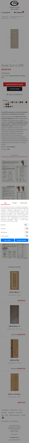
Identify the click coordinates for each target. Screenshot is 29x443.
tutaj (16, 221)
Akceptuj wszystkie (21, 240)
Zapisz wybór (7, 240)
